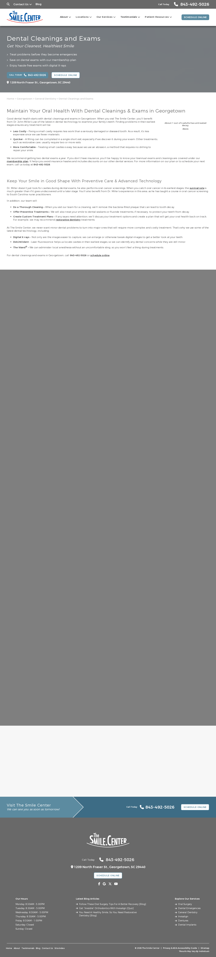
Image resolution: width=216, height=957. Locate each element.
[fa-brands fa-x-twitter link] (110, 884)
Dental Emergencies (189, 908)
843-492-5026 (42, 164)
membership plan (17, 161)
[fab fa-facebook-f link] (99, 884)
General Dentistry (45, 98)
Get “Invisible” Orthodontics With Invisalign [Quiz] (106, 908)
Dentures (183, 920)
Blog (39, 4)
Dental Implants (187, 924)
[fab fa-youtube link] (116, 884)
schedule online (99, 255)
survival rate (197, 188)
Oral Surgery (185, 904)
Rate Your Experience (106, 727)
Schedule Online (195, 17)
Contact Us (20, 4)
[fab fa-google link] (104, 884)
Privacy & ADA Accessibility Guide (180, 948)
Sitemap (205, 948)
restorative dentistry (68, 219)
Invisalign (183, 916)
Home (10, 98)
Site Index (60, 948)
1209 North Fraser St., (40, 82)
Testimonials (128, 17)
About (64, 17)
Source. (185, 129)
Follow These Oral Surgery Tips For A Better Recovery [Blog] (112, 904)
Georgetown (24, 98)
